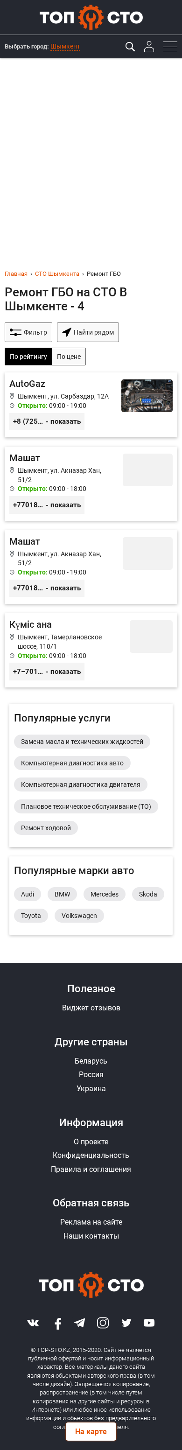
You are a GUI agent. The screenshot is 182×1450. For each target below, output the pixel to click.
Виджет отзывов (91, 1007)
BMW (62, 894)
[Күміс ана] (91, 650)
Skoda (148, 894)
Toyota (31, 915)
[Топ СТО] (91, 17)
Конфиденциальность (91, 1155)
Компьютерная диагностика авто (72, 763)
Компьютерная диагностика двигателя (80, 784)
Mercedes (105, 894)
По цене (69, 356)
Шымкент (65, 46)
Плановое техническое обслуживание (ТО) (86, 806)
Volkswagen (79, 915)
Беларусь (91, 1061)
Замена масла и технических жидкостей (82, 741)
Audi (27, 894)
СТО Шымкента (57, 273)
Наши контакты (91, 1236)
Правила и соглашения (91, 1169)
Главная (16, 273)
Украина (91, 1088)
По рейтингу (28, 356)
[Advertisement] (91, 154)
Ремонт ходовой (46, 828)
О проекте (91, 1141)
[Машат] (91, 484)
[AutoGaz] (91, 404)
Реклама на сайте (91, 1222)
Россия (91, 1074)
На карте (91, 1431)
